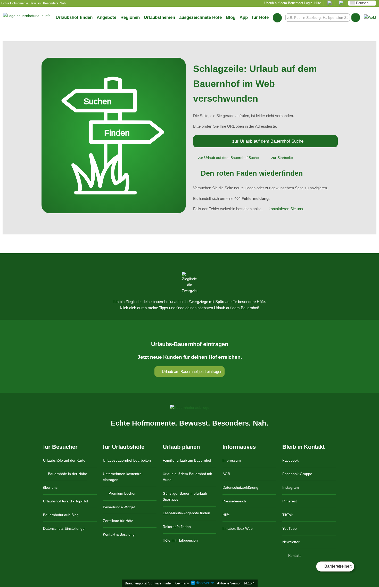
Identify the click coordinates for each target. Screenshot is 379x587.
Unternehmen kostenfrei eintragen (122, 477)
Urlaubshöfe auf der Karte (64, 460)
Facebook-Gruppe (297, 474)
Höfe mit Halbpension (180, 540)
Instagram (290, 487)
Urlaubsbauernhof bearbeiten (127, 460)
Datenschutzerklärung (240, 487)
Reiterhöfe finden (177, 527)
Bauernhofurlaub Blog (61, 515)
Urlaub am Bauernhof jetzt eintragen (191, 371)
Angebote (106, 17)
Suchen (355, 17)
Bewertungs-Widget (119, 507)
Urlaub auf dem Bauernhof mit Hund (187, 477)
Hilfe (317, 3)
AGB (226, 474)
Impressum (232, 460)
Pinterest (289, 501)
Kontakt (294, 555)
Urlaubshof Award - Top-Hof (65, 501)
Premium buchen (122, 493)
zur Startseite (282, 158)
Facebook (290, 460)
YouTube (289, 528)
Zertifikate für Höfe (118, 521)
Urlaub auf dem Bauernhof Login (287, 3)
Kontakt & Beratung (119, 534)
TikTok (287, 515)
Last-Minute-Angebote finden (186, 513)
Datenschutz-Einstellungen (65, 528)
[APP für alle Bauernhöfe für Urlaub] (370, 17)
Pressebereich (234, 501)
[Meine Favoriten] (277, 17)
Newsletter (291, 542)
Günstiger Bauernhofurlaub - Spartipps (186, 496)
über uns (50, 487)
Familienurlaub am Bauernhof (187, 460)
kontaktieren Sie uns (286, 209)
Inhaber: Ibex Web (238, 528)
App (244, 17)
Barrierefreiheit (337, 566)
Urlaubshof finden (74, 17)
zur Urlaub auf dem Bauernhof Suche (267, 141)
